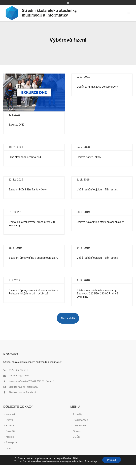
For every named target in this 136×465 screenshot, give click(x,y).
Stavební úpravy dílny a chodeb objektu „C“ (34, 257)
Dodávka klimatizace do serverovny (97, 86)
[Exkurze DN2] (34, 92)
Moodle (10, 436)
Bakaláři (10, 431)
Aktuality (77, 414)
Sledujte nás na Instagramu (23, 386)
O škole (77, 431)
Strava (9, 419)
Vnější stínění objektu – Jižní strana (97, 189)
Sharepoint (11, 442)
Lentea (9, 448)
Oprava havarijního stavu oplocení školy (100, 222)
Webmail (10, 414)
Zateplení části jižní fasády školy (28, 189)
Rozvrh (10, 425)
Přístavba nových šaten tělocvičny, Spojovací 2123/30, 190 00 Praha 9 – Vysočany (98, 293)
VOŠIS (76, 436)
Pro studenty (80, 425)
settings (93, 461)
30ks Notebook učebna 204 (25, 157)
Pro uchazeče (80, 419)
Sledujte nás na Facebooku (23, 392)
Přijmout (111, 460)
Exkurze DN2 (16, 124)
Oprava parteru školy (89, 157)
